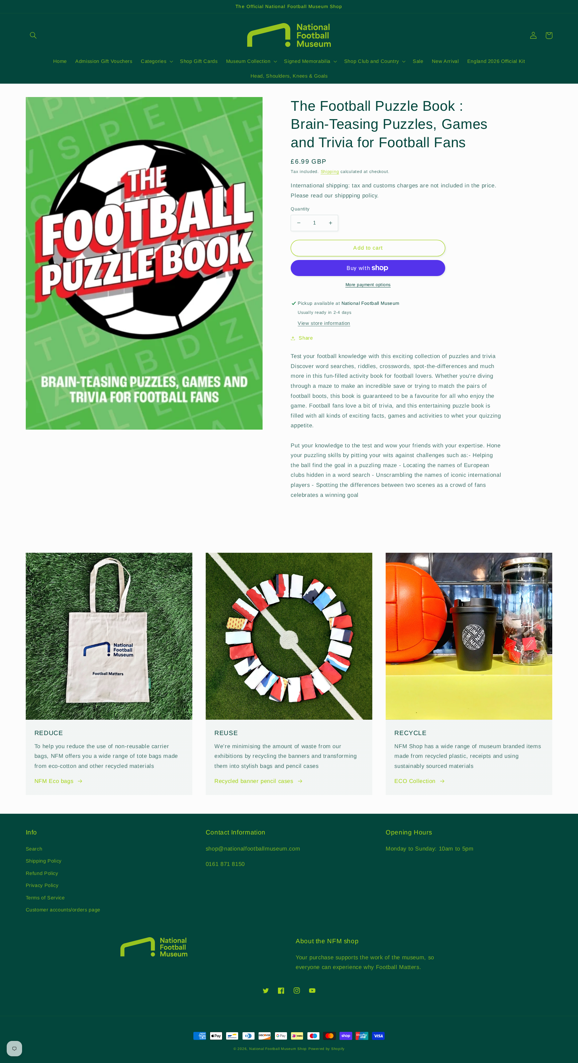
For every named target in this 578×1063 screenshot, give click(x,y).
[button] (33, 35)
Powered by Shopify (326, 1049)
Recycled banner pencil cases (253, 781)
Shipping (330, 171)
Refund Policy (42, 873)
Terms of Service (45, 897)
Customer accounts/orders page (63, 909)
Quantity (300, 208)
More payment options (368, 284)
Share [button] (306, 338)
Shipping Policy (44, 861)
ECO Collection (415, 781)
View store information (324, 323)
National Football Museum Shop (278, 1049)
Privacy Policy (42, 885)
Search (34, 849)
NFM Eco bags (54, 781)
